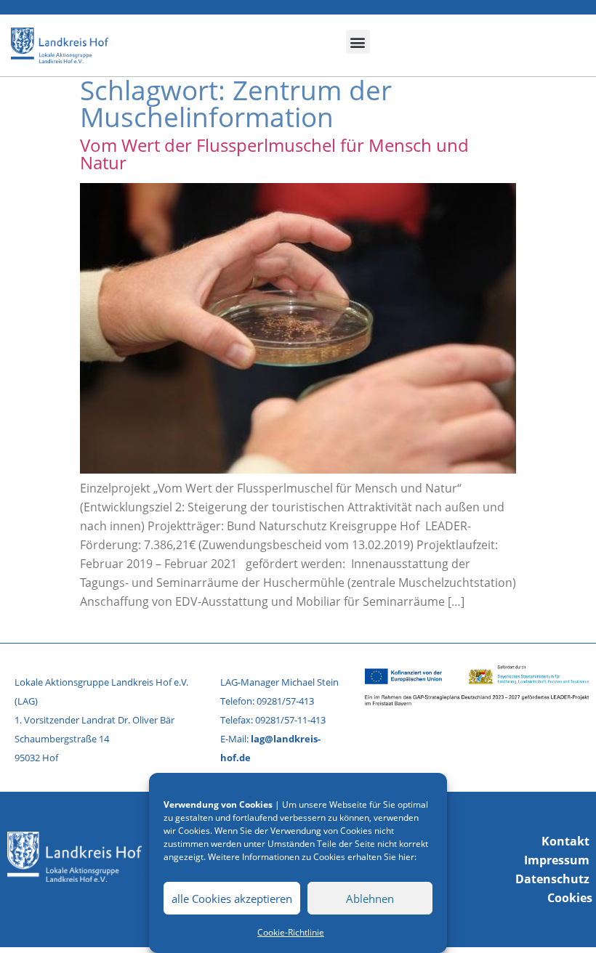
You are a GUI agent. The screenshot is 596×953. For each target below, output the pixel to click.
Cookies (569, 898)
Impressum (556, 860)
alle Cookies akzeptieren (232, 898)
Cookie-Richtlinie (290, 932)
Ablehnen (370, 898)
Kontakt (565, 841)
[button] (358, 42)
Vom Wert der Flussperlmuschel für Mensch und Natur (274, 153)
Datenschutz (552, 879)
